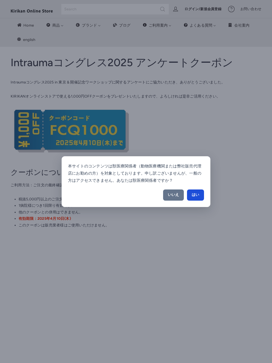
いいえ (173, 194)
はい (195, 194)
